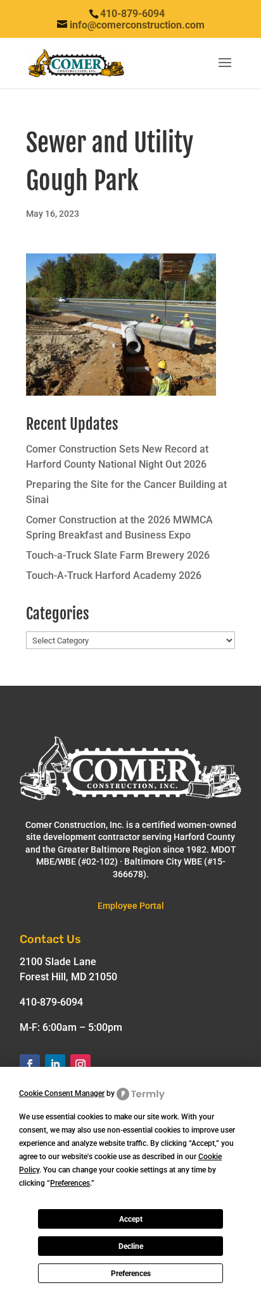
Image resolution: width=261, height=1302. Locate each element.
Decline (130, 1246)
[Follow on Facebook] (30, 1064)
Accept (131, 1219)
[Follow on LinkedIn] (55, 1064)
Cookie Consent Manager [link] (62, 1093)
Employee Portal (131, 906)
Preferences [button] (70, 1183)
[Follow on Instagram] (80, 1064)
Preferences (131, 1273)
